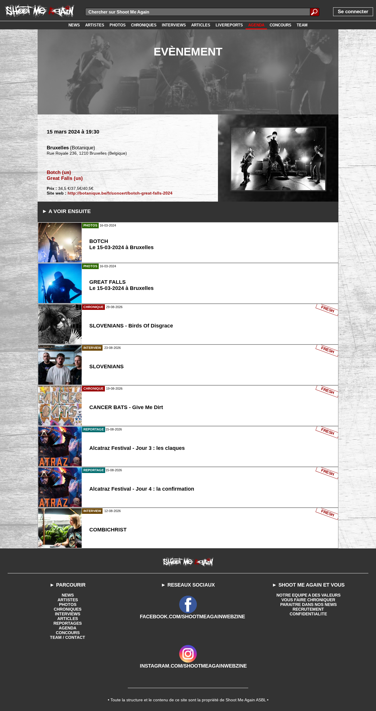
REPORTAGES (67, 623)
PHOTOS (67, 604)
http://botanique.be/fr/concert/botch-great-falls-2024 (120, 193)
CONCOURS (68, 632)
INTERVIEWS (67, 614)
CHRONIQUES (67, 609)
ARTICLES (67, 618)
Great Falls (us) (65, 178)
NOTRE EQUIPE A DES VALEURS (308, 595)
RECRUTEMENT (308, 609)
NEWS (68, 595)
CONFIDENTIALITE (308, 614)
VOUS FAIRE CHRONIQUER (308, 599)
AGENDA (67, 628)
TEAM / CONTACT (67, 637)
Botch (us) (59, 172)
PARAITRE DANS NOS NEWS (308, 604)
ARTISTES (68, 599)
